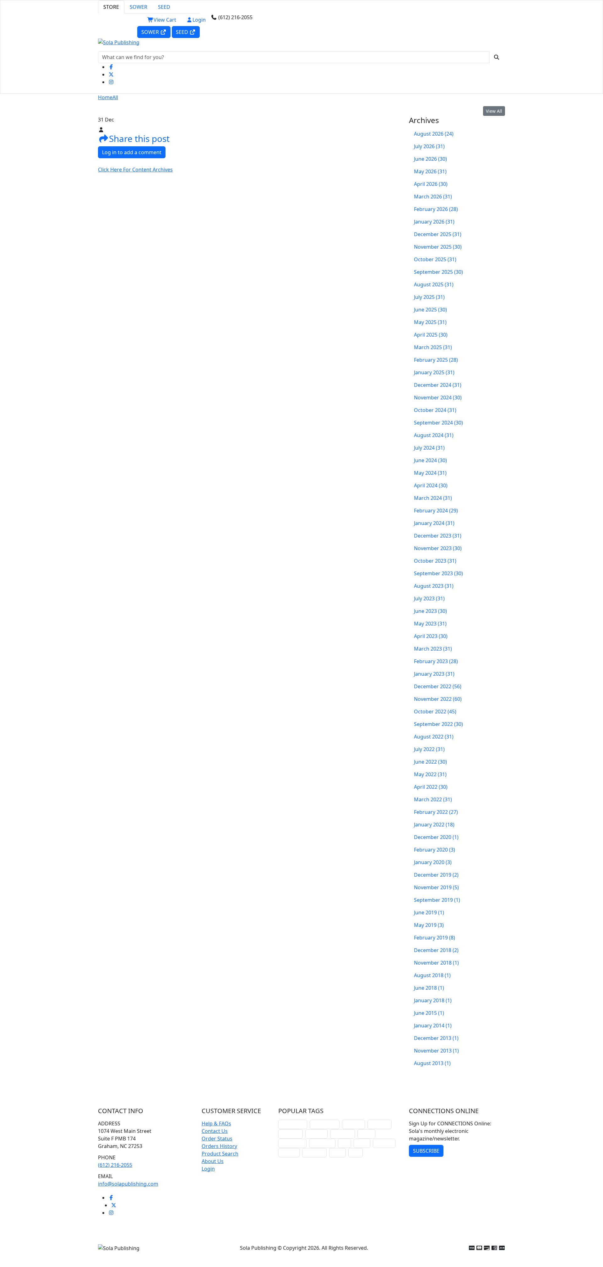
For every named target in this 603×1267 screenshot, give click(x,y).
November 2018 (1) (436, 962)
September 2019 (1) (437, 899)
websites (316, 1133)
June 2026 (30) (430, 158)
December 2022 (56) (437, 686)
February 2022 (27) (436, 812)
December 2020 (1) (436, 837)
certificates (322, 1143)
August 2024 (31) (434, 435)
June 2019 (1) (429, 912)
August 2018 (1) (432, 975)
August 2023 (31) (434, 585)
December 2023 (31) (437, 535)
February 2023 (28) (436, 661)
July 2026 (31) (429, 146)
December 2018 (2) (436, 950)
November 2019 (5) (436, 887)
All (115, 97)
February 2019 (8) (434, 937)
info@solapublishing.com (128, 1183)
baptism (289, 1152)
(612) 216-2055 (115, 1164)
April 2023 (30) (431, 636)
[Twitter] (111, 74)
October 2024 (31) (435, 410)
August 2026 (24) (434, 133)
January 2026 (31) (434, 221)
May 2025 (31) (430, 322)
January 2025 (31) (434, 372)
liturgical (353, 1124)
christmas (379, 1124)
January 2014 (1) (433, 1025)
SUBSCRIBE (426, 1150)
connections (292, 1143)
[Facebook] (111, 66)
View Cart (165, 19)
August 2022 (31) (434, 736)
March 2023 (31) (433, 648)
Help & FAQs (216, 1123)
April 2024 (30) (431, 485)
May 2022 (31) (430, 774)
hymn (361, 1143)
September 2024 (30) (438, 422)
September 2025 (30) (438, 271)
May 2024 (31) (430, 472)
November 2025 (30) (438, 246)
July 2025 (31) (429, 297)
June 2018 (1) (429, 987)
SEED (164, 6)
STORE (111, 6)
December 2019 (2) (436, 874)
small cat (384, 1143)
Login (199, 19)
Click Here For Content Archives (135, 169)
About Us (213, 1161)
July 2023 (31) (429, 598)
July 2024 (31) (429, 447)
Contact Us (215, 1131)
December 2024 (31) (437, 385)
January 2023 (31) (434, 673)
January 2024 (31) (434, 523)
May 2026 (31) (430, 171)
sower (337, 1152)
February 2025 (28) (436, 359)
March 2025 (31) (433, 347)
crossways (314, 1152)
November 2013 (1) (436, 1050)
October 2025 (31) (435, 259)
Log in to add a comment (131, 152)
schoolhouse (292, 1124)
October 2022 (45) (435, 711)
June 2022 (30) (430, 761)
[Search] (496, 57)
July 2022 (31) (429, 749)
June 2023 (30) (430, 611)
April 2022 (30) (431, 786)
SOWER (138, 6)
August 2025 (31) (434, 284)
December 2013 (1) (436, 1038)
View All (494, 111)
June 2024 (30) (430, 460)
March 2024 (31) (433, 498)
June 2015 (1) (429, 1013)
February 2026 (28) (436, 209)
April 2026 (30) (431, 184)
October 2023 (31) (435, 560)
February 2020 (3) (434, 849)
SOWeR (150, 32)
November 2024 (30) (438, 397)
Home (105, 97)
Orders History (219, 1146)
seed (355, 1152)
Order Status (217, 1138)
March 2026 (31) (433, 196)
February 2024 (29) (436, 510)
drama (366, 1133)
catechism (342, 1133)
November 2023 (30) (438, 548)
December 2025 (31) (437, 234)
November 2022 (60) (438, 699)
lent (344, 1143)
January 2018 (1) (433, 1000)
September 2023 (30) (438, 573)
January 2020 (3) (433, 862)
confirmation (324, 1124)
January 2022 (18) (434, 824)
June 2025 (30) (430, 309)
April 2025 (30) (431, 334)
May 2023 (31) (430, 623)
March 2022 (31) (433, 799)
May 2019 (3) (429, 925)
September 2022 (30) (438, 724)
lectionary (290, 1133)
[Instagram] (111, 82)
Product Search (220, 1153)
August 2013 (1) (432, 1063)
